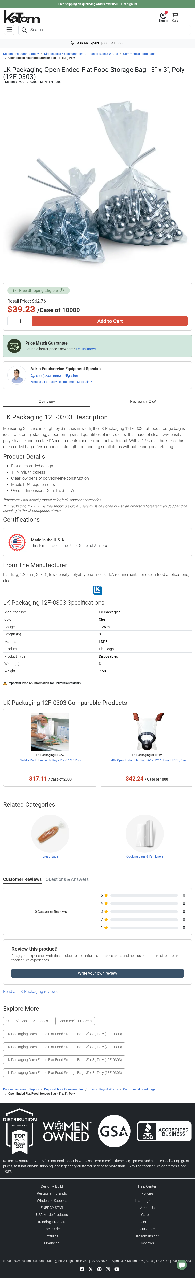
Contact (147, 1222)
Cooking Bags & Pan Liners (144, 856)
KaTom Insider (147, 1236)
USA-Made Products (52, 1215)
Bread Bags (50, 856)
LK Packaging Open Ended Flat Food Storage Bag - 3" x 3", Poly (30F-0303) (64, 1034)
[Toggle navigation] (9, 30)
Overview (47, 401)
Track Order (52, 1229)
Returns (52, 1236)
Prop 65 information (35, 683)
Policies (147, 1193)
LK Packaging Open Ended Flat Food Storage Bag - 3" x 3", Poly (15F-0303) (64, 1073)
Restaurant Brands (52, 1193)
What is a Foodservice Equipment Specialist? (61, 382)
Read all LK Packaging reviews (30, 991)
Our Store (147, 1229)
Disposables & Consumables (63, 54)
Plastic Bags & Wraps (103, 54)
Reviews (147, 1243)
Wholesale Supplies (52, 1200)
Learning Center (147, 1200)
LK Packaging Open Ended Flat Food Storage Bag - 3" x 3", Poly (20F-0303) (64, 1047)
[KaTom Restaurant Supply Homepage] (22, 16)
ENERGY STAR (52, 1208)
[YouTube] (116, 1269)
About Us (147, 1208)
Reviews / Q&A (143, 401)
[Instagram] (108, 1269)
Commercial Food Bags (139, 54)
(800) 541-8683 (48, 376)
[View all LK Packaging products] (97, 590)
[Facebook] (82, 1269)
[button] (163, 17)
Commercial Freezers (75, 1021)
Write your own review (97, 973)
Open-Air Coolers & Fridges (27, 1021)
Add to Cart (110, 321)
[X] (90, 1269)
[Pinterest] (99, 1269)
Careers (147, 1215)
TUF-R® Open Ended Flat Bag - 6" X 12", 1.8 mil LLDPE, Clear (147, 760)
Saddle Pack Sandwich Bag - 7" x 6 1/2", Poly (50, 760)
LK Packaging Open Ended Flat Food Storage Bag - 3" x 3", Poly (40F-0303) (64, 1060)
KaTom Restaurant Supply (21, 54)
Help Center (147, 1186)
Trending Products (51, 1222)
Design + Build (52, 1186)
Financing (52, 1243)
